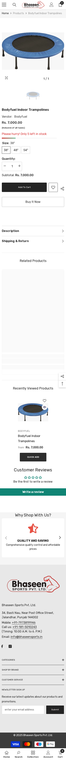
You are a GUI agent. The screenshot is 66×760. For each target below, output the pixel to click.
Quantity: (8, 159)
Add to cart (24, 187)
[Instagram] (10, 646)
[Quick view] (44, 407)
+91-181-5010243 (24, 627)
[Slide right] (59, 537)
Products (18, 13)
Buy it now (33, 202)
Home (5, 13)
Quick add (33, 457)
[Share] (61, 188)
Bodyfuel (20, 116)
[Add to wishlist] (44, 400)
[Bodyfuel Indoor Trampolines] (33, 412)
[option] (33, 51)
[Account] (52, 5)
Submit (55, 709)
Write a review (33, 492)
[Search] (14, 5)
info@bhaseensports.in (27, 637)
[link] (53, 187)
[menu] (4, 4)
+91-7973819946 (24, 622)
